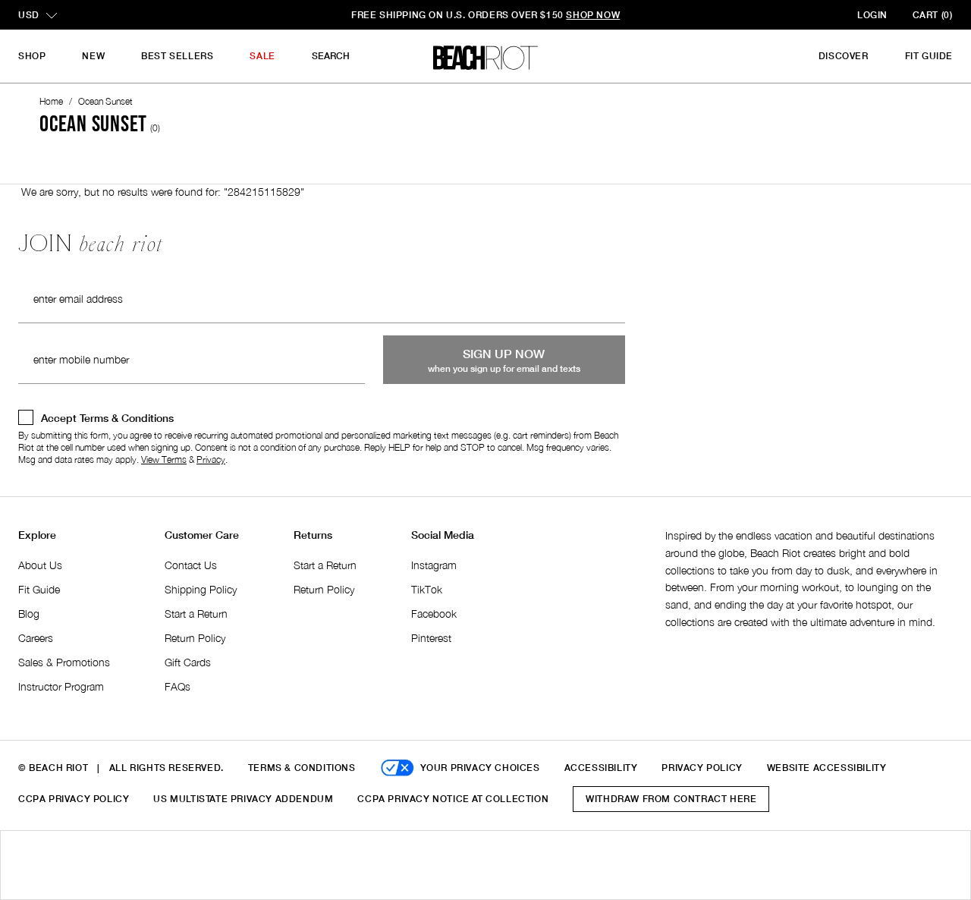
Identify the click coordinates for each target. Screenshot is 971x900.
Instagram (434, 565)
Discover (844, 55)
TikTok (426, 589)
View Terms (164, 459)
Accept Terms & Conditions (107, 417)
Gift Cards (188, 662)
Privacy (210, 459)
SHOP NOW (593, 14)
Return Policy (195, 637)
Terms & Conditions (302, 767)
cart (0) (933, 14)
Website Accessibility (827, 767)
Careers (35, 637)
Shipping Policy (201, 589)
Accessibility (601, 767)
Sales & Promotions (64, 662)
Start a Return (196, 613)
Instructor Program (61, 686)
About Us (40, 565)
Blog (28, 613)
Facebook (434, 613)
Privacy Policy (701, 767)
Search (331, 55)
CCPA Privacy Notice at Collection (452, 798)
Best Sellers (177, 55)
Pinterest (431, 637)
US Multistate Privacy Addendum (243, 798)
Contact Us (191, 565)
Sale (262, 55)
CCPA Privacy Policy (73, 798)
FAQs (177, 686)
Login (872, 14)
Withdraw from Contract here (671, 798)
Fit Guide (929, 55)
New (93, 55)
